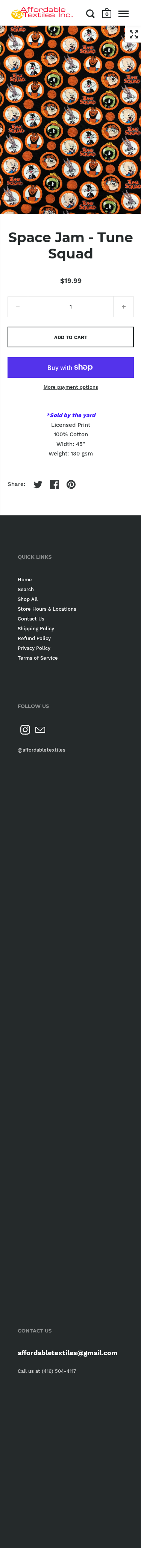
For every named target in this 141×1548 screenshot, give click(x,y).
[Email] (40, 730)
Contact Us (31, 619)
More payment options (71, 387)
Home (25, 579)
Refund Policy (34, 638)
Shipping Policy (36, 628)
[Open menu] (123, 13)
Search (26, 589)
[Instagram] (25, 730)
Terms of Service (38, 658)
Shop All (28, 599)
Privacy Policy (34, 648)
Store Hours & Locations (47, 609)
